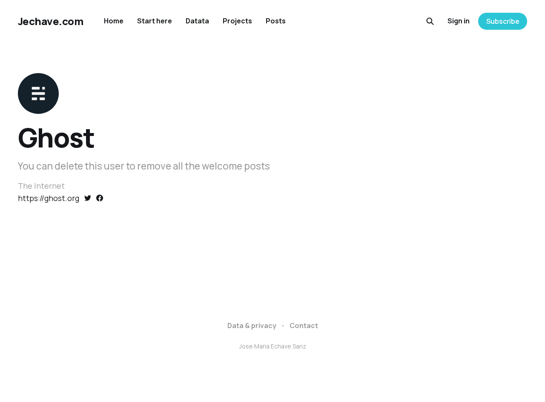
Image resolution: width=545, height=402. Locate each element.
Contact (304, 325)
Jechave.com (50, 21)
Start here (154, 20)
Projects (237, 20)
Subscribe (502, 21)
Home (113, 20)
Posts (276, 20)
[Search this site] (430, 21)
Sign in (458, 20)
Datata (197, 20)
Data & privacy (251, 325)
